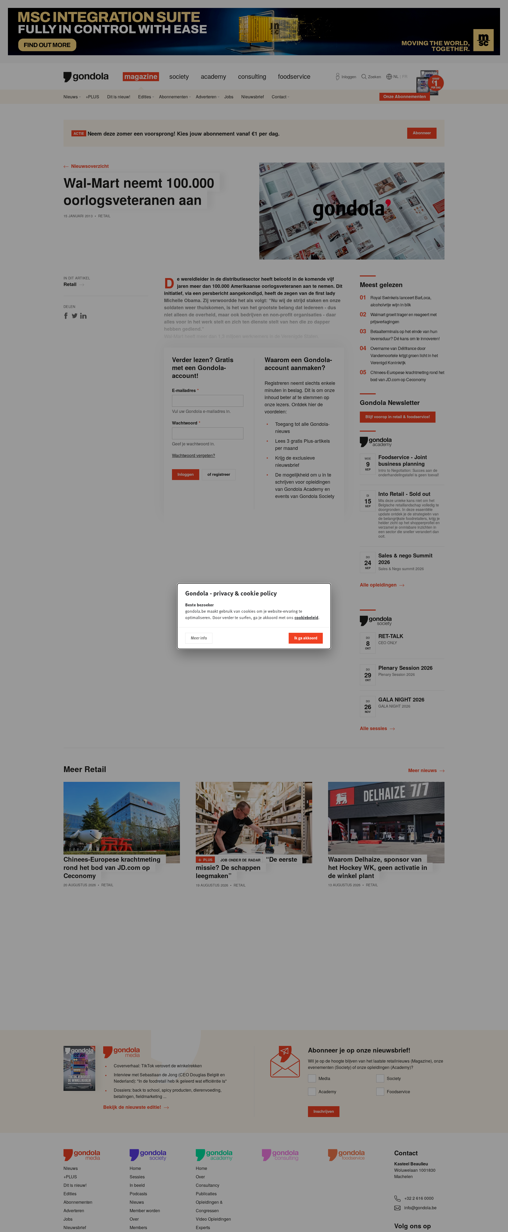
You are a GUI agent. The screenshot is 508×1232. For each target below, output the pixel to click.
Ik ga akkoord (305, 638)
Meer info (199, 638)
